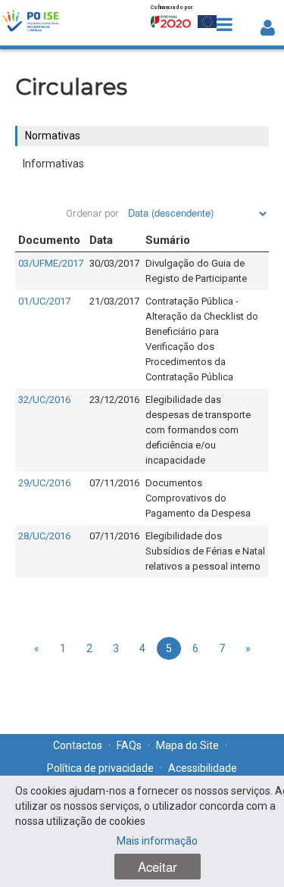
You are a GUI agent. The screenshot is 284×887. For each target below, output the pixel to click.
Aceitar (157, 866)
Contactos (77, 745)
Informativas (53, 164)
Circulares (71, 87)
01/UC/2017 (44, 301)
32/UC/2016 (44, 399)
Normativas (52, 136)
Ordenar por (92, 213)
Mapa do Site (187, 745)
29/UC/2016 (44, 483)
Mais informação (157, 841)
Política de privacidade (100, 768)
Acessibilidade (202, 768)
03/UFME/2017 (50, 263)
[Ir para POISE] (30, 23)
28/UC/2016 (44, 536)
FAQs (129, 745)
